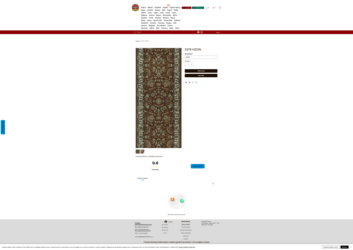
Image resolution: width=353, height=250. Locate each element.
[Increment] (192, 64)
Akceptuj (344, 247)
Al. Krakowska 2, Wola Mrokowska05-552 (143, 230)
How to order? (186, 224)
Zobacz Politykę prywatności (187, 247)
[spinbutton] (189, 64)
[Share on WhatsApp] (193, 82)
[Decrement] (186, 64)
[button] (177, 28)
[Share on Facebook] (186, 82)
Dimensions (189, 54)
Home (138, 41)
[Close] (351, 247)
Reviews (3, 127)
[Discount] (168, 5)
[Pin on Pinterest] (189, 82)
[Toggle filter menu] (213, 183)
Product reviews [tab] (142, 178)
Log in (165, 233)
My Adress (165, 227)
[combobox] (201, 57)
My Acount (165, 230)
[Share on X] (196, 82)
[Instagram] (201, 32)
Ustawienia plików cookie (330, 247)
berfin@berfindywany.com (143, 224)
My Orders (165, 224)
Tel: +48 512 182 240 (141, 227)
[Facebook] (198, 32)
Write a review (197, 166)
